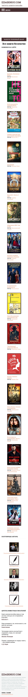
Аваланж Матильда (12, 531)
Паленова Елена (12, 440)
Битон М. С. (15, 137)
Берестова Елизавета (12, 501)
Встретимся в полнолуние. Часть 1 (13, 437)
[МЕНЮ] (3, 10)
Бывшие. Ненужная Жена (13, 74)
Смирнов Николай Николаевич (12, 320)
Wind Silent (15, 288)
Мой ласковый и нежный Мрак (12, 104)
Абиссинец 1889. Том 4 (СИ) (13, 225)
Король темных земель (12, 377)
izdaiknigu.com (12, 4)
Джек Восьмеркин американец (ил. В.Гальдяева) (13, 317)
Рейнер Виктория (11, 258)
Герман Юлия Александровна (13, 470)
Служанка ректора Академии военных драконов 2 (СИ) (13, 529)
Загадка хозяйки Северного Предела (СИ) (13, 257)
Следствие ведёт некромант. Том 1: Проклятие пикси (13, 499)
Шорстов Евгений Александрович (12, 108)
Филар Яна (15, 379)
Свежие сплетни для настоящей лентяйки (14, 135)
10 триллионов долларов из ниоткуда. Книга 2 (13, 287)
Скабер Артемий (11, 198)
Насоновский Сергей (13, 228)
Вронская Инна (12, 77)
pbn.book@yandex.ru (7, 694)
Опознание (10, 164)
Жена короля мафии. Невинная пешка (13, 467)
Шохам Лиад (16, 166)
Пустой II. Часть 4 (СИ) (13, 195)
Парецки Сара (16, 349)
